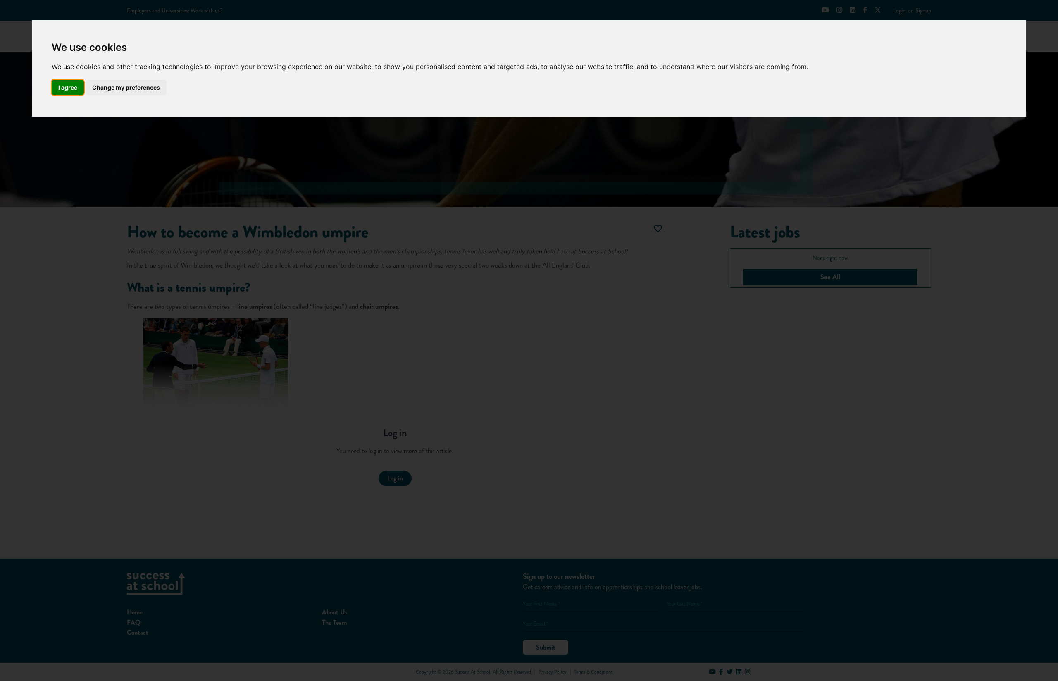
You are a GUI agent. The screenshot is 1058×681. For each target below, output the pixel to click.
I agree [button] (67, 87)
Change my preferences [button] (126, 87)
